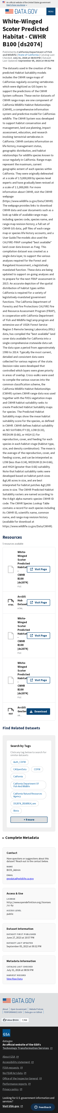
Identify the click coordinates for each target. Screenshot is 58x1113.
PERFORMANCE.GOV (13, 1012)
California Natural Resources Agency (27, 795)
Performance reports (15, 1084)
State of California (28, 54)
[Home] (21, 11)
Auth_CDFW (19, 761)
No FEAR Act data (13, 1073)
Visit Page (41, 569)
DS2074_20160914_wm (24, 803)
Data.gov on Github (33, 1012)
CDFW (37, 769)
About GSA (9, 1056)
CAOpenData (19, 769)
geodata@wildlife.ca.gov (20, 878)
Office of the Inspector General (21, 1078)
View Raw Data (15, 978)
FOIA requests (11, 1067)
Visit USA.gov (11, 1106)
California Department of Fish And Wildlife (26, 785)
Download (40, 711)
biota (16, 810)
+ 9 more (29, 819)
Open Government (19, 1009)
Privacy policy (11, 1089)
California (18, 776)
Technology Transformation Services (26, 1048)
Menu (50, 11)
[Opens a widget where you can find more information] (43, 1107)
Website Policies (36, 1009)
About (5, 1009)
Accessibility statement (16, 1062)
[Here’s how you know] (29, 4)
